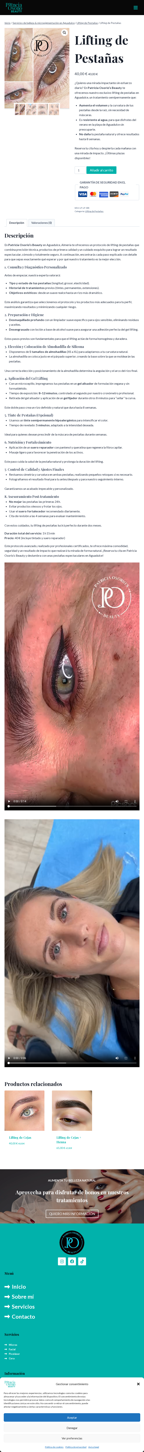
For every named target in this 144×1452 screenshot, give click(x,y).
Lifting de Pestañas (94, 211)
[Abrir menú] (136, 7)
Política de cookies (54, 1447)
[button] (138, 1384)
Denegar (72, 1428)
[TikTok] (82, 1261)
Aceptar (72, 1417)
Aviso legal (93, 1447)
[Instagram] (62, 1261)
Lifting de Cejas (20, 1137)
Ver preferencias (72, 1438)
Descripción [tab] (16, 222)
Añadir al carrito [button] (24, 1154)
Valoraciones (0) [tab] (41, 222)
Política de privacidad (75, 1447)
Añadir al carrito (101, 170)
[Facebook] (72, 1261)
